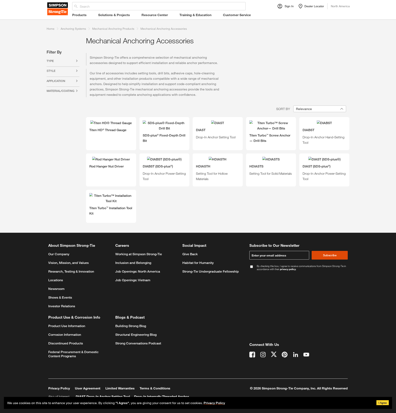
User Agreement (87, 388)
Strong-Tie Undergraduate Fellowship (210, 271)
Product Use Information (66, 326)
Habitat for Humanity (198, 263)
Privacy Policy (214, 403)
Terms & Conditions (155, 388)
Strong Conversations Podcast (138, 343)
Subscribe (330, 255)
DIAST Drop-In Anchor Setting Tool (103, 396)
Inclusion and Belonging (133, 263)
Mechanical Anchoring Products (113, 28)
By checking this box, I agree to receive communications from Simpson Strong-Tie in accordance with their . (301, 268)
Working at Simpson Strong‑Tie (138, 254)
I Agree (382, 402)
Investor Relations (61, 306)
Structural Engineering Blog (136, 335)
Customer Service (237, 15)
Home (50, 28)
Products (79, 15)
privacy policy (288, 269)
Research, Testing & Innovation (71, 271)
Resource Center (154, 15)
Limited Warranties (120, 388)
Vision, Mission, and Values (68, 263)
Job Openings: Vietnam (132, 280)
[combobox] (319, 109)
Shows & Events (60, 297)
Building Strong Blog (130, 326)
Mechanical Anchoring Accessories (163, 28)
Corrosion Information (64, 335)
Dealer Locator (314, 6)
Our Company (58, 254)
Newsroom (56, 289)
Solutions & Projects (114, 15)
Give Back (190, 254)
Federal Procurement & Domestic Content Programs (73, 354)
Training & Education (195, 15)
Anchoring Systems (73, 28)
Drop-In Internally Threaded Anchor (161, 396)
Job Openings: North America (137, 271)
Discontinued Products (65, 343)
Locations (55, 280)
